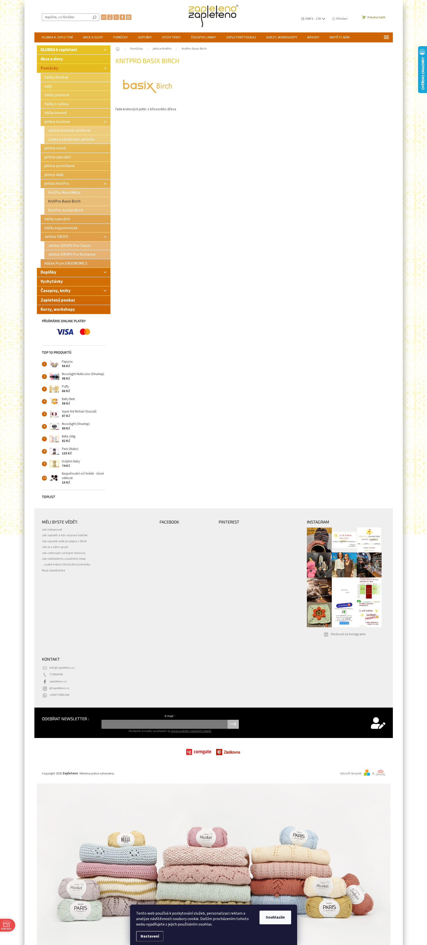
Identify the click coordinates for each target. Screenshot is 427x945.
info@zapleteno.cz (62, 667)
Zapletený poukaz (58, 300)
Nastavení (150, 936)
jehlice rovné (55, 148)
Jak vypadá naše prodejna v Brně (64, 541)
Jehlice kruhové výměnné (69, 130)
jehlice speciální (57, 157)
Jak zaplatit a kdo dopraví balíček (64, 535)
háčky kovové (55, 112)
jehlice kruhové (57, 121)
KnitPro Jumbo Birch (65, 210)
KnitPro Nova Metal (64, 192)
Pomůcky (49, 68)
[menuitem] (57, 37)
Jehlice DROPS (56, 236)
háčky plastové (56, 95)
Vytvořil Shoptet (350, 773)
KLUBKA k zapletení (59, 50)
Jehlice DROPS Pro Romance (71, 254)
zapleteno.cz (58, 681)
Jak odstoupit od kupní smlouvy (63, 553)
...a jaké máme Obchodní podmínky (66, 564)
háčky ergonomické (61, 228)
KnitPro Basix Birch (64, 201)
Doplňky (48, 272)
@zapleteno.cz (59, 688)
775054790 (56, 674)
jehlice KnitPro (56, 183)
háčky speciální (57, 219)
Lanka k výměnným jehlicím (71, 139)
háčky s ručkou (56, 104)
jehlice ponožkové (59, 166)
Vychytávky (52, 282)
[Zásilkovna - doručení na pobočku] (228, 751)
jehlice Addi (53, 175)
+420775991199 (59, 695)
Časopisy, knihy (56, 291)
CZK (319, 19)
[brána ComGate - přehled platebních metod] (198, 751)
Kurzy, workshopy (58, 310)
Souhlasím (275, 917)
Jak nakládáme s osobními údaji (64, 558)
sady (48, 86)
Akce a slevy (52, 59)
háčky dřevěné (56, 77)
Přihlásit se (233, 724)
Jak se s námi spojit (55, 547)
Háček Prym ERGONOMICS (65, 263)
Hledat (94, 17)
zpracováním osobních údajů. (191, 731)
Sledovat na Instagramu (348, 634)
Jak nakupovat (52, 529)
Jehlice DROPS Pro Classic (69, 245)
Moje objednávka (53, 570)
